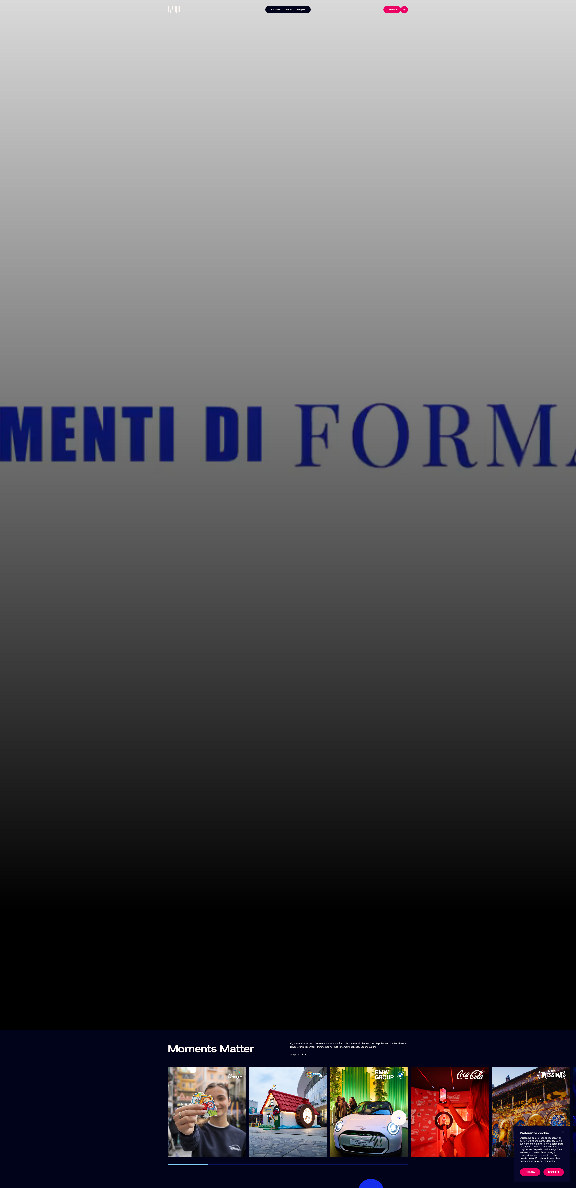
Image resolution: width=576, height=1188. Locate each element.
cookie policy (527, 1158)
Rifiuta (530, 1172)
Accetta (554, 1172)
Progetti (301, 10)
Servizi (289, 10)
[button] (188, 1164)
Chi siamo (275, 10)
